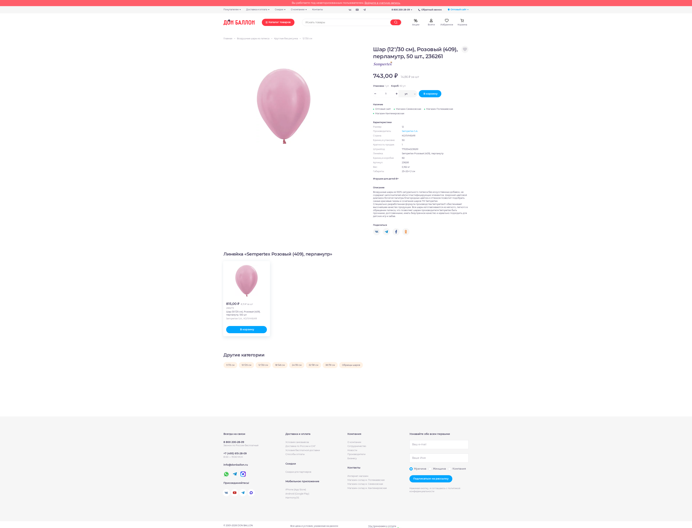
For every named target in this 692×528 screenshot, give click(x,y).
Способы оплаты (295, 454)
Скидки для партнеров (298, 472)
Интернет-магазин (357, 476)
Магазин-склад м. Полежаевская (366, 480)
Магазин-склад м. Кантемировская (367, 488)
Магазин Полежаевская (439, 109)
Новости (352, 450)
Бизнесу (352, 458)
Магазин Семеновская (408, 109)
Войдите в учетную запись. (382, 3)
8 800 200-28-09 (401, 9)
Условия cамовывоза (297, 442)
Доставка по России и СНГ (300, 446)
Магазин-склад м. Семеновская (365, 484)
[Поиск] (395, 22)
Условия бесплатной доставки (302, 450)
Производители (356, 454)
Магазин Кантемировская (389, 113)
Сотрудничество (356, 446)
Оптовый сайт (383, 109)
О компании (354, 442)
